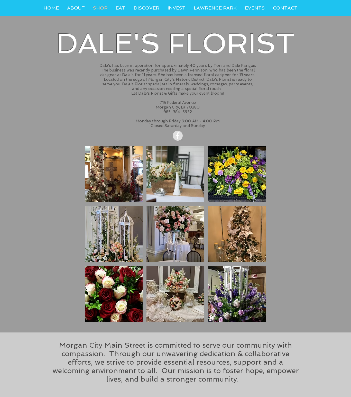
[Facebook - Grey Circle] (178, 136)
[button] (114, 174)
